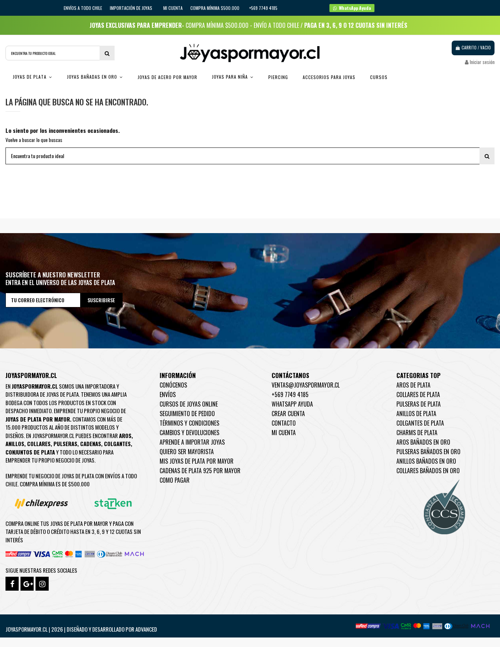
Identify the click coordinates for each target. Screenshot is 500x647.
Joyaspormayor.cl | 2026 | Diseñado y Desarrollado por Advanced (81, 629)
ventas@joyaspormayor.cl (306, 385)
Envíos (168, 394)
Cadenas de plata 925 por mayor (200, 470)
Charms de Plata (416, 432)
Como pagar (175, 480)
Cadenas (90, 444)
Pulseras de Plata (418, 404)
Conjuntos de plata (30, 452)
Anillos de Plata (416, 413)
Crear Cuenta (288, 413)
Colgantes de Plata (420, 423)
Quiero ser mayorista (187, 451)
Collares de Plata (418, 394)
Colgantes (117, 444)
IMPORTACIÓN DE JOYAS (131, 8)
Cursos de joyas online (189, 404)
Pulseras (65, 444)
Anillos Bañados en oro (426, 461)
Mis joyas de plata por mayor (197, 461)
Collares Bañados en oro (428, 470)
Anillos (14, 444)
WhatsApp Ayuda (292, 404)
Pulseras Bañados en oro (428, 451)
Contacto (284, 423)
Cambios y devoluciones (189, 432)
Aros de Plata (413, 385)
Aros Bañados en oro (423, 442)
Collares (39, 444)
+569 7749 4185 (290, 394)
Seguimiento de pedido (187, 413)
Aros (125, 435)
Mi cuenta (173, 8)
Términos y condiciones (189, 423)
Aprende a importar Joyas (192, 442)
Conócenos (173, 385)
